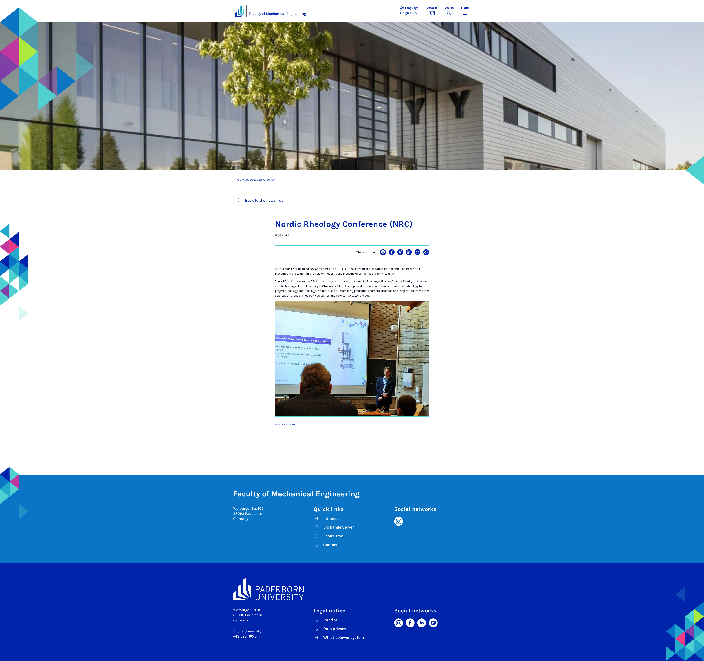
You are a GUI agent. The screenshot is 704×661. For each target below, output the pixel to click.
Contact (330, 544)
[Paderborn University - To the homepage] (239, 11)
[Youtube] (433, 622)
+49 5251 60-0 (245, 636)
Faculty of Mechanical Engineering (277, 14)
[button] (411, 11)
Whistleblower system (343, 637)
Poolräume (333, 536)
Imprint (330, 620)
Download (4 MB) (285, 424)
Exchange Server (338, 527)
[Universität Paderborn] (352, 589)
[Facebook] (410, 622)
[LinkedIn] (421, 622)
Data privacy (334, 628)
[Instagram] (398, 521)
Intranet (330, 518)
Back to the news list (264, 200)
